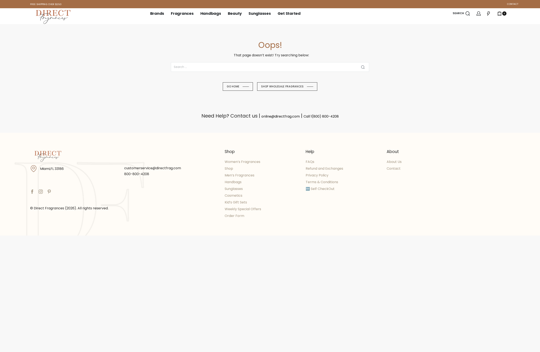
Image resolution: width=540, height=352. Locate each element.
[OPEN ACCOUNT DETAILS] (478, 13)
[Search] (362, 67)
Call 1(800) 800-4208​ (321, 116)
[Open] (488, 13)
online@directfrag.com (280, 116)
